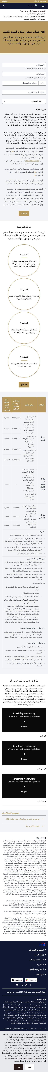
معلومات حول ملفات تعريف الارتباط (25, 1058)
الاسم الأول (40, 65)
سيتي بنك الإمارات (40, 1)
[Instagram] (26, 985)
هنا (13, 151)
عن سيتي (40, 974)
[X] (22, 985)
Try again (24, 726)
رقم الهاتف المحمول (29, 83)
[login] (3, 5)
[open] (43, 5)
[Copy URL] (24, 721)
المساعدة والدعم (37, 959)
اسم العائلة (40, 74)
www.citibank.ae (32, 161)
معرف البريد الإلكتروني (36, 92)
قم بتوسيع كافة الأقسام (10, 813)
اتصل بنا (40, 964)
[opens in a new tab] (31, 980)
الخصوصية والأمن (36, 969)
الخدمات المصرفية (36, 950)
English (5, 1)
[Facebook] (30, 985)
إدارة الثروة (39, 955)
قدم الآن (24, 213)
